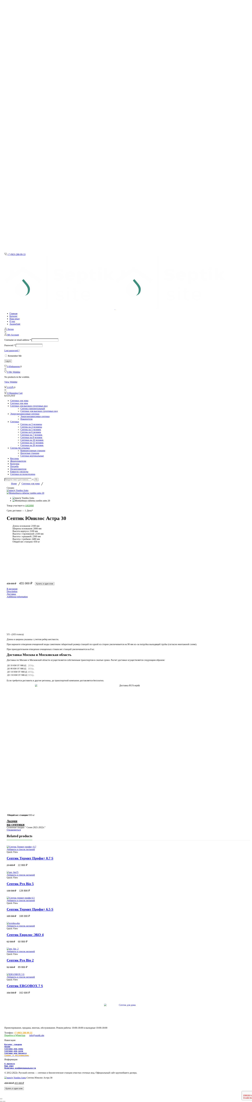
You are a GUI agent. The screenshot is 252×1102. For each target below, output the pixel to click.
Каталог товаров (13, 1044)
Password (9, 345)
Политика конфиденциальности (20, 1068)
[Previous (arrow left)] (1, 1101)
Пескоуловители (18, 469)
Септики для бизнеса (15, 1053)
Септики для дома (19, 400)
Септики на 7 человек (31, 435)
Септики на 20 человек (31, 445)
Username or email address (17, 340)
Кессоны (14, 458)
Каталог (13, 316)
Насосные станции (29, 453)
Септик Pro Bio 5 (20, 884)
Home (14, 483)
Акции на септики (15, 822)
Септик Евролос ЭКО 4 (25, 935)
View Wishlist (10, 382)
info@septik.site (36, 1035)
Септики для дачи (19, 403)
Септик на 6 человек (30, 432)
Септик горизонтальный (32, 408)
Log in (8, 361)
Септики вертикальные (32, 456)
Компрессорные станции (32, 450)
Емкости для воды (19, 471)
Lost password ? (11, 350)
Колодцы (14, 463)
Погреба (14, 466)
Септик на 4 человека (31, 427)
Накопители (26, 419)
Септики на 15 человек (31, 442)
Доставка (11, 594)
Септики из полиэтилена (22, 474)
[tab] (128, 591)
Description (12, 591)
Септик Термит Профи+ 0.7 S (30, 858)
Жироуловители (18, 461)
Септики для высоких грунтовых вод (29, 406)
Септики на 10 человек (31, 440)
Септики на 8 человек (31, 437)
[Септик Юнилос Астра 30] (15, 1077)
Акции (14, 324)
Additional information (17, 596)
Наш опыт (14, 319)
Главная (13, 313)
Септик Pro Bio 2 (20, 960)
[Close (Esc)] (1, 1098)
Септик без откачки (20, 448)
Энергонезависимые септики (24, 414)
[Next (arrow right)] (4, 1101)
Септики (14, 421)
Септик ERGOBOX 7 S (25, 986)
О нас (12, 321)
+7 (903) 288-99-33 (16, 254)
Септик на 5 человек (30, 429)
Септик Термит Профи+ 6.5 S (30, 909)
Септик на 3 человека (31, 424)
